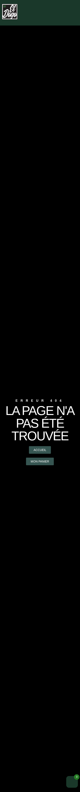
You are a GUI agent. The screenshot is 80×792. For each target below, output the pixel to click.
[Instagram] (59, 5)
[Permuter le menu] (62, 16)
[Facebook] (52, 5)
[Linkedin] (66, 5)
